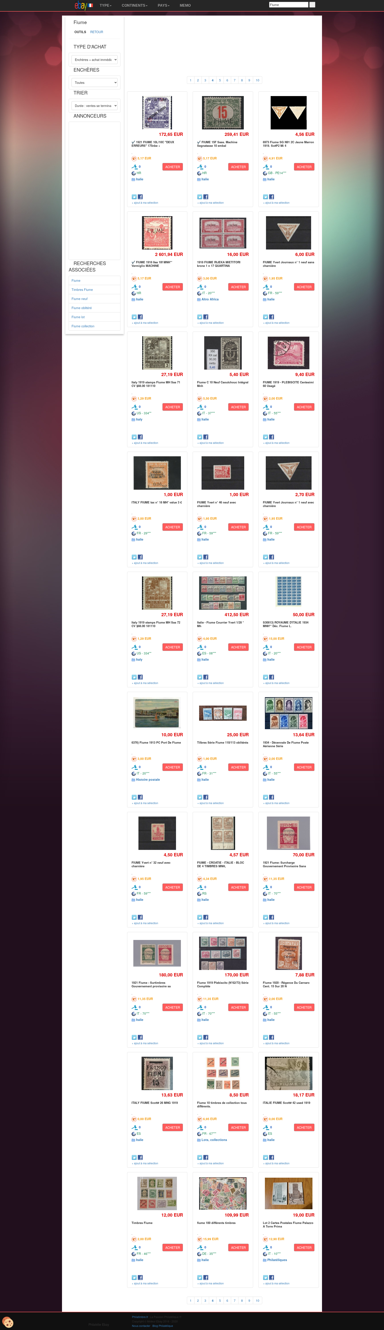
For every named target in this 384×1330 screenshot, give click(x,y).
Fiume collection (83, 326)
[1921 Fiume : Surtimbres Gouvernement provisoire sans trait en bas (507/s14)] (157, 953)
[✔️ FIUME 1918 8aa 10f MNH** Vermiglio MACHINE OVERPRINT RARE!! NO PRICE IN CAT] (157, 233)
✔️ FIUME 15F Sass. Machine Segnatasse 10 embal (217, 144)
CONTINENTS (133, 5)
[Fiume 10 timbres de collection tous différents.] (223, 1073)
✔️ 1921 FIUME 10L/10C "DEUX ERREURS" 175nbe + (153, 144)
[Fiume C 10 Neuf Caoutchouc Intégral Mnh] (223, 353)
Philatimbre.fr (140, 1317)
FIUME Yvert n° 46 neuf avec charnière (216, 504)
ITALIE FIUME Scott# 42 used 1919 (286, 1103)
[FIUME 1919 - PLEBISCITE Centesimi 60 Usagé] (288, 353)
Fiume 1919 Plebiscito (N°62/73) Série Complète (222, 984)
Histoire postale (148, 779)
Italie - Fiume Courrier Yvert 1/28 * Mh (220, 624)
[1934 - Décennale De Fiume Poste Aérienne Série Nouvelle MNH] (289, 713)
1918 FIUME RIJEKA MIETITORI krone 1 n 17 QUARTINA (218, 264)
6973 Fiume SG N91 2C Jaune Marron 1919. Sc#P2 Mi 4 (288, 144)
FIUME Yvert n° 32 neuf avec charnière (151, 864)
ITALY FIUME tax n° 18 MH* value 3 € (157, 502)
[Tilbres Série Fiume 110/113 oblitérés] (223, 713)
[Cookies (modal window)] (8, 1322)
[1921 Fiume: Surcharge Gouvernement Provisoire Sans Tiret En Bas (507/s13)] (289, 833)
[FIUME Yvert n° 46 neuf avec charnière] (222, 473)
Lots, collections (214, 1139)
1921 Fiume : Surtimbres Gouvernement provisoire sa (151, 984)
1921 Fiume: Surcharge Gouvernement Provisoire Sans (284, 864)
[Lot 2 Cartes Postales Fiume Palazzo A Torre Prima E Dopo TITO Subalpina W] (289, 1193)
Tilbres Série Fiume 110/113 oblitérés (222, 742)
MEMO (185, 5)
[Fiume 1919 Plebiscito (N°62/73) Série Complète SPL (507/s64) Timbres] (223, 953)
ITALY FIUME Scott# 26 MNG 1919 (155, 1103)
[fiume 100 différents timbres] (223, 1193)
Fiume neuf (80, 298)
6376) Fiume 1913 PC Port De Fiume (156, 742)
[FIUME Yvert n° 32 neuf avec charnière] (157, 833)
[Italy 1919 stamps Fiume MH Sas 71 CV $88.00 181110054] (157, 353)
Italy (139, 419)
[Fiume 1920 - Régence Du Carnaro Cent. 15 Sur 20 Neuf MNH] (288, 953)
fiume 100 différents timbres (216, 1223)
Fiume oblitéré (82, 308)
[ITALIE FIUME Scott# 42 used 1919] (289, 1073)
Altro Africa (210, 299)
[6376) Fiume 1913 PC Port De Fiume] (157, 713)
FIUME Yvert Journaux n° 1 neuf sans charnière (288, 264)
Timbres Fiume (82, 289)
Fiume (76, 280)
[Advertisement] (95, 191)
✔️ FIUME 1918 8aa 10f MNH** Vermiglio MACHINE (152, 264)
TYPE (104, 5)
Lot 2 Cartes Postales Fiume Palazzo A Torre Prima (288, 1224)
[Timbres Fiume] (157, 1193)
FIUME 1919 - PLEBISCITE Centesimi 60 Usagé (288, 384)
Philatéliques (277, 1260)
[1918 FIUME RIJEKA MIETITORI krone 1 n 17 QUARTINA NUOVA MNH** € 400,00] (223, 233)
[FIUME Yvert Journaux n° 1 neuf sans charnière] (288, 233)
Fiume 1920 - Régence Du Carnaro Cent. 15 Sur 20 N (286, 984)
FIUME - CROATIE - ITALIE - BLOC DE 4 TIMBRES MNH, (220, 864)
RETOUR (96, 32)
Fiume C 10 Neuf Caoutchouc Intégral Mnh (222, 384)
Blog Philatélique (162, 1326)
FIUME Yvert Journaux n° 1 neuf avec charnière (288, 504)
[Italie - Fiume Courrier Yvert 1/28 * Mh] (223, 593)
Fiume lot (78, 317)
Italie (139, 179)
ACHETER (172, 167)
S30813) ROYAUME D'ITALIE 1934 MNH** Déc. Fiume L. (285, 624)
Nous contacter (141, 1326)
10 (257, 80)
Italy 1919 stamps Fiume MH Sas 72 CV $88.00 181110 (156, 624)
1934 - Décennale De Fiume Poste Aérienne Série (286, 744)
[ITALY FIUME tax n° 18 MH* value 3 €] (157, 473)
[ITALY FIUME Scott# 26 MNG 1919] (157, 1073)
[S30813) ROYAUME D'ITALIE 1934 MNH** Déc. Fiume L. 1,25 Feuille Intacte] (288, 593)
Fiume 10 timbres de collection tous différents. (222, 1104)
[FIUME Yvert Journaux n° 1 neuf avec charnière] (289, 473)
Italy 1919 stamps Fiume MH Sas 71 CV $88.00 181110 (156, 384)
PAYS (162, 5)
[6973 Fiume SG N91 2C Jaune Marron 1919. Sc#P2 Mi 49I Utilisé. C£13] (289, 113)
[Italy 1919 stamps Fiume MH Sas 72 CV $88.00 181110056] (157, 593)
